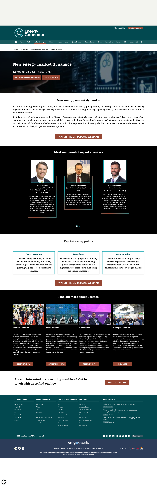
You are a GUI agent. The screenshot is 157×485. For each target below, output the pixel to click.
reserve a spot (89, 364)
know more (122, 364)
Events (100, 42)
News (22, 42)
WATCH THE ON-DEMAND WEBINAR (27, 77)
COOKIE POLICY (80, 448)
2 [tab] (79, 226)
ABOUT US (56, 448)
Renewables (18, 415)
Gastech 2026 (133, 42)
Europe (38, 415)
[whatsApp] (129, 436)
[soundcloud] (126, 436)
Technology (18, 417)
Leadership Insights (40, 42)
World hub (39, 404)
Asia (37, 410)
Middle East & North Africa (44, 417)
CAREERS (63, 448)
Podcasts (61, 417)
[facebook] (104, 436)
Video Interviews (63, 420)
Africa (38, 407)
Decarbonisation (19, 404)
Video (67, 42)
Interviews (61, 412)
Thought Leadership (64, 415)
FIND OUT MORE (117, 382)
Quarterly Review (77, 42)
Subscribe (82, 415)
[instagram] (107, 436)
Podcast (59, 42)
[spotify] (123, 436)
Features (60, 410)
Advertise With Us (119, 28)
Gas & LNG (17, 407)
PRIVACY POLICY (71, 448)
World (28, 42)
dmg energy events (85, 420)
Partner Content (90, 42)
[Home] (16, 42)
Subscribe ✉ (137, 436)
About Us (82, 404)
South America (40, 423)
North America (40, 420)
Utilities (16, 420)
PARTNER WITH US (51, 77)
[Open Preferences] (4, 482)
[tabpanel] (115, 190)
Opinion (51, 42)
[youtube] (116, 436)
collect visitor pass (22, 364)
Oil (15, 412)
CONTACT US (99, 448)
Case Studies (83, 412)
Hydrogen (17, 410)
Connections (109, 42)
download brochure (56, 364)
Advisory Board (84, 407)
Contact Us (82, 417)
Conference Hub (121, 42)
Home (16, 49)
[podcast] (120, 436)
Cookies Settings (90, 448)
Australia (39, 412)
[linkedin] (113, 436)
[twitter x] (110, 436)
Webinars (24, 49)
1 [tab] (77, 226)
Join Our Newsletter (135, 28)
